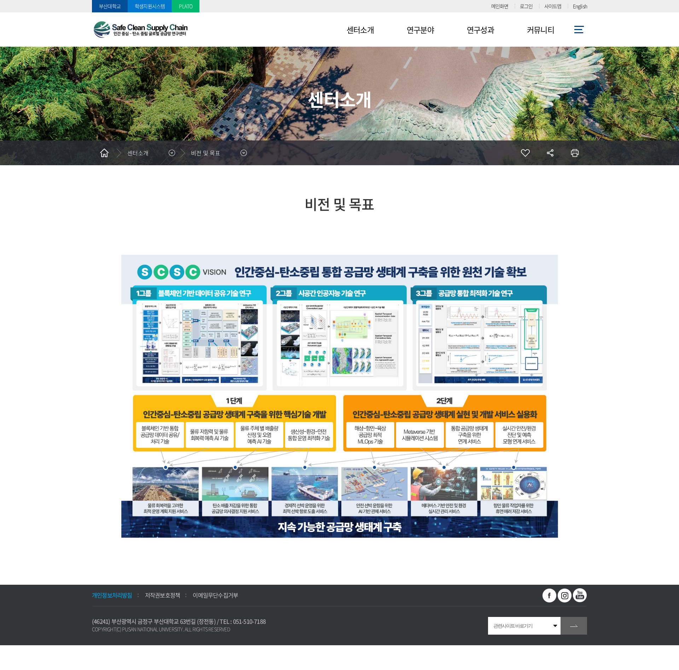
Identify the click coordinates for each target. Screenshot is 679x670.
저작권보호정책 (162, 595)
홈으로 (104, 152)
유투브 (580, 595)
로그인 (526, 6)
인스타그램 (565, 595)
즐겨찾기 (525, 152)
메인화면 (500, 6)
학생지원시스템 (150, 6)
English (580, 6)
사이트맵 (553, 6)
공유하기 (550, 152)
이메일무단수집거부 (215, 595)
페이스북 (549, 595)
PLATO (185, 6)
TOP (12, 657)
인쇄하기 (574, 152)
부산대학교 (110, 6)
